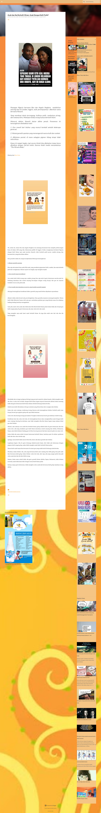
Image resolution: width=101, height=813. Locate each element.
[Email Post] (8, 490)
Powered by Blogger (51, 805)
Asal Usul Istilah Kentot (82, 761)
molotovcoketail (53, 808)
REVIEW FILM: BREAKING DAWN (84, 719)
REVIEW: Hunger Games (82, 798)
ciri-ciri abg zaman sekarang (83, 781)
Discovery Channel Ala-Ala (14, 491)
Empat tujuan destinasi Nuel (83, 677)
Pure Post (17, 155)
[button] (8, 20)
